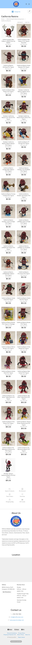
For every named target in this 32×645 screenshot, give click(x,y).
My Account (22, 491)
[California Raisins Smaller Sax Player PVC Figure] (24, 185)
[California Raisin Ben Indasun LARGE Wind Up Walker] (8, 31)
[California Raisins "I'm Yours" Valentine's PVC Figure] (8, 387)
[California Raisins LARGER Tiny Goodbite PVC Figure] (24, 237)
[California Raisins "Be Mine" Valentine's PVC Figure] (24, 387)
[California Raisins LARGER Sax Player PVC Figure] (8, 237)
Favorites (22, 496)
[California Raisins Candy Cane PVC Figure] (8, 289)
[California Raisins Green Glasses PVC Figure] (24, 57)
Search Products (9, 491)
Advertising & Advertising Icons (15, 19)
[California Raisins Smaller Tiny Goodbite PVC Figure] (24, 159)
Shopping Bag (10, 501)
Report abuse (21, 637)
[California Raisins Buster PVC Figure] (24, 314)
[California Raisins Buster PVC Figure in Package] (8, 314)
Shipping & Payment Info (10, 634)
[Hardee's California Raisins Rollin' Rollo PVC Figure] (24, 107)
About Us (27, 634)
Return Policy (20, 634)
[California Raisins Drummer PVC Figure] (24, 263)
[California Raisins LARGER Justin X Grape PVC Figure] (24, 211)
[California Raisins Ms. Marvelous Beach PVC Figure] (24, 439)
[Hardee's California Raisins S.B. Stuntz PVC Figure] (8, 107)
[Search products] (29, 11)
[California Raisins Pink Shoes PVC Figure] (8, 413)
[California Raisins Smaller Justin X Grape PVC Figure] (8, 211)
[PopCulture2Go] (16, 4)
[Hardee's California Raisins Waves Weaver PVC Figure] (8, 133)
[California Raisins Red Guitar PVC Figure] (24, 363)
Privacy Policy (21, 633)
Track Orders (9, 496)
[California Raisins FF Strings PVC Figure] (24, 133)
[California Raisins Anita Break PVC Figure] (24, 338)
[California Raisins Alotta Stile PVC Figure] (8, 363)
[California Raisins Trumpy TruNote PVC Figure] (8, 185)
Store (2, 19)
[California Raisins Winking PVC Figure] (8, 57)
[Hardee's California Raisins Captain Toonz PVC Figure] (24, 81)
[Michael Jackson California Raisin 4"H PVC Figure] (8, 465)
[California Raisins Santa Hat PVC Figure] (24, 289)
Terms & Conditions (12, 633)
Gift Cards (22, 501)
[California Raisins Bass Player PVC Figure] (8, 81)
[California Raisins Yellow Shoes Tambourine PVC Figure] (24, 413)
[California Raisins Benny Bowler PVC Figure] (8, 338)
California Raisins (6, 21)
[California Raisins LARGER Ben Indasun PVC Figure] (8, 263)
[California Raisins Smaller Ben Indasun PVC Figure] (8, 159)
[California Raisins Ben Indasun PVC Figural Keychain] (24, 31)
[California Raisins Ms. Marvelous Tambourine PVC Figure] (8, 439)
